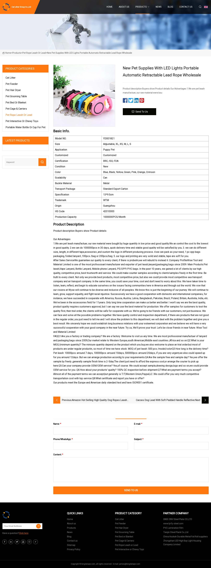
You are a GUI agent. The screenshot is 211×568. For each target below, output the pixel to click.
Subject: (138, 439)
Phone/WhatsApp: (63, 439)
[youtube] (23, 541)
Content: (58, 454)
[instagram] (29, 541)
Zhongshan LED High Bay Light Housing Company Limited (182, 542)
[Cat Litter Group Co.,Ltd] (17, 515)
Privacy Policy (73, 549)
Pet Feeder (12, 83)
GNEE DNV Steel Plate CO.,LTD (177, 519)
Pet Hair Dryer (13, 90)
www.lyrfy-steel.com (173, 523)
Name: (57, 424)
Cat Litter (10, 77)
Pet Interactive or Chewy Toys (22, 121)
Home (110, 7)
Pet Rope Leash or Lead (34, 53)
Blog (170, 7)
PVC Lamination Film (173, 528)
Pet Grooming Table (16, 96)
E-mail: (138, 424)
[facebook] (4, 541)
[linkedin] (10, 541)
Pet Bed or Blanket (16, 102)
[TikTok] (35, 541)
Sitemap (71, 545)
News (159, 7)
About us (124, 7)
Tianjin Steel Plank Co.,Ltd (175, 532)
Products (141, 7)
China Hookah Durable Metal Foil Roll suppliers (185, 536)
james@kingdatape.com (129, 564)
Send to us (141, 111)
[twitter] (17, 541)
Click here (23, 533)
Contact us (185, 7)
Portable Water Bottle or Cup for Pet (25, 127)
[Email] (38, 526)
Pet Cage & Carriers (16, 108)
